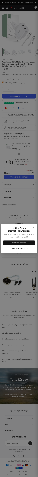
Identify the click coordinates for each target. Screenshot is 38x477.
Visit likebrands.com (19, 243)
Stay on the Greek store (19, 248)
